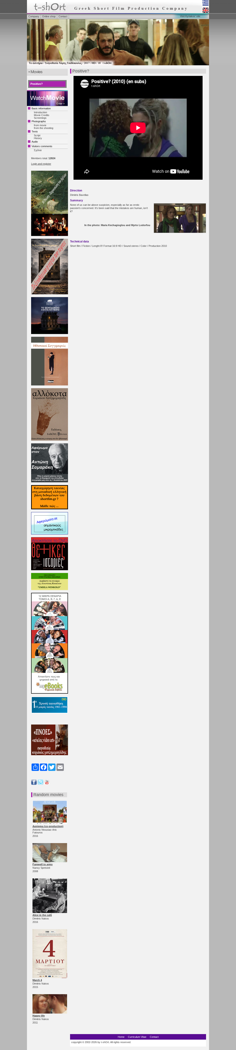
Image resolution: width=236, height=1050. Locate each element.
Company (33, 16)
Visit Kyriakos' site (190, 16)
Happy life (38, 1015)
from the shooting (43, 128)
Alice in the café (42, 915)
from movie (40, 125)
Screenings (40, 117)
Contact (63, 16)
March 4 (37, 980)
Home (121, 1036)
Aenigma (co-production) (47, 826)
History (38, 138)
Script (37, 135)
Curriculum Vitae (137, 1036)
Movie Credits (41, 115)
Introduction (40, 112)
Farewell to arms (42, 864)
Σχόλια (37, 150)
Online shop (49, 16)
